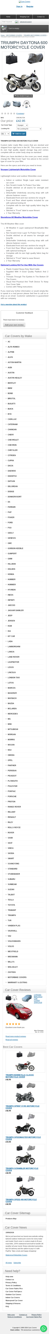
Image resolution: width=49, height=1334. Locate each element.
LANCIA (11, 652)
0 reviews (20, 114)
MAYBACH (12, 698)
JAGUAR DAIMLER (16, 610)
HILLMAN (12, 564)
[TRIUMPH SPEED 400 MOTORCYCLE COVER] (25, 1186)
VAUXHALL (12, 931)
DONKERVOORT (15, 497)
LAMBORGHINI (14, 647)
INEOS (10, 595)
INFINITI (11, 600)
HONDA (11, 574)
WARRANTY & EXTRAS (17, 982)
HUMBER (11, 579)
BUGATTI (11, 404)
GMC (10, 543)
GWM (10, 559)
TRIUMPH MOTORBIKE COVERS (35, 35)
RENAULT (12, 817)
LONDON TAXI (14, 678)
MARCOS (12, 688)
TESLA (11, 900)
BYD (9, 414)
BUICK (10, 409)
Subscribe (17, 1263)
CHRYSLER (12, 450)
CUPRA (11, 461)
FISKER (11, 517)
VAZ (9, 936)
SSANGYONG (13, 864)
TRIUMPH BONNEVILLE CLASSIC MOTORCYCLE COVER (20, 1076)
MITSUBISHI (13, 729)
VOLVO (11, 946)
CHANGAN (12, 430)
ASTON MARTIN (14, 362)
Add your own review (14, 325)
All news (9, 1263)
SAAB (10, 838)
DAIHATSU (12, 476)
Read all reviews (12, 1040)
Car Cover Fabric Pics (14, 1289)
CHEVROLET (13, 440)
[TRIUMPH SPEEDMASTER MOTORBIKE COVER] (25, 1124)
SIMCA (10, 848)
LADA (10, 641)
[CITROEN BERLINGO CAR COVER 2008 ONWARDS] (19, 1021)
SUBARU (11, 879)
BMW (10, 388)
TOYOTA (11, 905)
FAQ (7, 1306)
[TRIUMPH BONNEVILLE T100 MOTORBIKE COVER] (25, 1061)
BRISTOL (12, 399)
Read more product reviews (16, 1036)
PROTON (11, 802)
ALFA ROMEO (13, 347)
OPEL (10, 760)
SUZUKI (11, 889)
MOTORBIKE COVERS (14, 35)
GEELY (11, 533)
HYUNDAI (12, 590)
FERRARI (12, 507)
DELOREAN (13, 486)
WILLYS (11, 962)
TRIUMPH (12, 915)
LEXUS (11, 667)
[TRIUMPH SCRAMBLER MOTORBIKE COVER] (25, 1155)
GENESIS (12, 538)
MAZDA (11, 703)
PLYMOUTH (13, 781)
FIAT (10, 512)
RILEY (10, 822)
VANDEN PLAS (14, 926)
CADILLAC (12, 419)
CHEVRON (12, 445)
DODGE (11, 492)
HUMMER (12, 585)
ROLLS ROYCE (14, 827)
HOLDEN (11, 569)
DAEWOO (12, 471)
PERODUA (12, 771)
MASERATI (12, 693)
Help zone (9, 1277)
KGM (10, 626)
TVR (9, 920)
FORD (10, 523)
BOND (10, 393)
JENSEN (11, 621)
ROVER (11, 833)
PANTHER (12, 765)
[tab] (24, 312)
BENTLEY (12, 383)
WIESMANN (13, 957)
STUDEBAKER (14, 874)
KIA (9, 631)
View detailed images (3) (24, 96)
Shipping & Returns (13, 1303)
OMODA (11, 755)
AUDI (10, 368)
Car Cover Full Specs (14, 1292)
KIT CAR (11, 636)
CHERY (11, 435)
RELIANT (11, 812)
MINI (10, 724)
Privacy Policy (11, 1283)
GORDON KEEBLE (15, 548)
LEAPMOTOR (13, 662)
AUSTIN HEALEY (15, 378)
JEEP (10, 616)
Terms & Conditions (13, 1286)
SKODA (11, 853)
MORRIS (11, 740)
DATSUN (11, 481)
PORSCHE (12, 796)
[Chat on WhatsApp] (43, 1328)
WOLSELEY (13, 967)
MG (9, 719)
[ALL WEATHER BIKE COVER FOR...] (17, 104)
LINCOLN (12, 672)
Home (3, 35)
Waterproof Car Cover (14, 1300)
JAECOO (11, 605)
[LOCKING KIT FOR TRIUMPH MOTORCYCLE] (26, 104)
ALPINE (11, 352)
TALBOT (11, 895)
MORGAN (12, 734)
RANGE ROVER (14, 807)
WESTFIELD (13, 951)
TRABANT (12, 910)
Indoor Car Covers (13, 1298)
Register (29, 6)
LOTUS (11, 683)
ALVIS (10, 357)
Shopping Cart (24, 17)
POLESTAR (12, 786)
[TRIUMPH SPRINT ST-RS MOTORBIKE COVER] (25, 1093)
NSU (9, 750)
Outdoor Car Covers (13, 1295)
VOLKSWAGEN (14, 941)
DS (9, 502)
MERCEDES (13, 714)
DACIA (10, 466)
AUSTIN (11, 373)
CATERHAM (13, 424)
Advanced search (26, 22)
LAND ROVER (13, 657)
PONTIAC (12, 791)
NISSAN (11, 745)
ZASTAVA (12, 972)
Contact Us (41, 17)
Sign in (19, 6)
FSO (9, 528)
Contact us (10, 1280)
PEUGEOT (12, 776)
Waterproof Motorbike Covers (16, 1255)
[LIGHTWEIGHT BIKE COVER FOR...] (7, 104)
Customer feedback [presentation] (24, 313)
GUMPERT (12, 554)
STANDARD (12, 869)
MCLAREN (12, 709)
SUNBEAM (12, 884)
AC (9, 342)
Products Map (11, 1219)
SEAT (10, 843)
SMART (11, 858)
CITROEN (12, 455)
